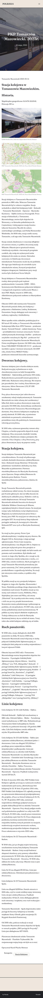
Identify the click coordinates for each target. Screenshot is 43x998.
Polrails (8, 4)
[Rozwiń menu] (39, 4)
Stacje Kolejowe (21, 954)
